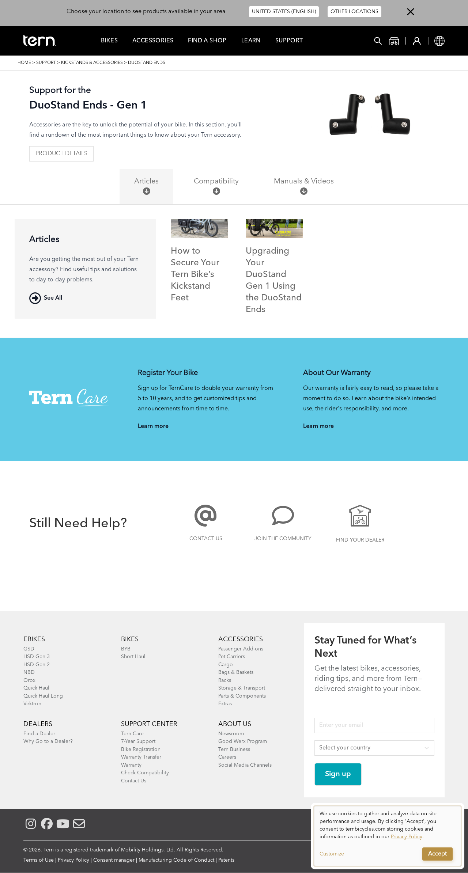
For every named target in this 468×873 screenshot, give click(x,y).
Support (289, 41)
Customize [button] (332, 854)
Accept (437, 854)
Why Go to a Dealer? (48, 741)
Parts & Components (242, 696)
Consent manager (114, 860)
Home (24, 63)
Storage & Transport (241, 688)
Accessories (152, 41)
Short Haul (133, 656)
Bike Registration (141, 749)
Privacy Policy (73, 860)
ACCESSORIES (240, 639)
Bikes (109, 41)
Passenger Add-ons (240, 649)
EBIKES (34, 639)
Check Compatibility (145, 772)
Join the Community (282, 538)
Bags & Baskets (235, 672)
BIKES (130, 639)
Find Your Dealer (360, 540)
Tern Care (132, 733)
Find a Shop (207, 41)
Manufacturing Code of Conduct (176, 860)
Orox (29, 680)
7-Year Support (138, 741)
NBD (29, 672)
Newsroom (231, 733)
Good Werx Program (242, 741)
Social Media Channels (245, 765)
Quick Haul (36, 688)
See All (53, 298)
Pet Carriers (231, 656)
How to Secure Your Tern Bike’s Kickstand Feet (195, 275)
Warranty (131, 765)
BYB (126, 649)
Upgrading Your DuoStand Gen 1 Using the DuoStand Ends (274, 280)
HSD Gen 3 (36, 656)
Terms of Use (38, 860)
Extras (225, 703)
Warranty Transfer (141, 757)
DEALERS (37, 724)
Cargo (225, 664)
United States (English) (284, 11)
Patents (226, 860)
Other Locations (354, 11)
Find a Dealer (39, 733)
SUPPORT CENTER (149, 724)
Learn (251, 41)
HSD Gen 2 (36, 664)
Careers (227, 757)
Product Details (61, 154)
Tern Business (234, 749)
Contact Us (205, 538)
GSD (28, 649)
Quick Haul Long (43, 696)
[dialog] (387, 836)
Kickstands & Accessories (92, 63)
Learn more (153, 426)
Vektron (32, 703)
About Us (234, 724)
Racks (224, 680)
